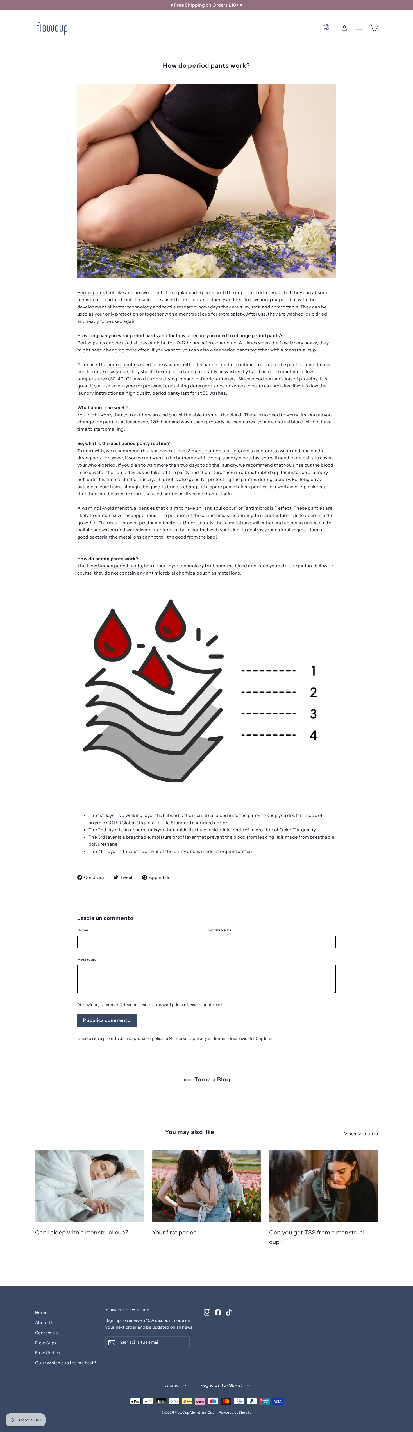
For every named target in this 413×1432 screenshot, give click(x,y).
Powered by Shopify (235, 1412)
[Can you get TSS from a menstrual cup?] (323, 1186)
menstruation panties (215, 450)
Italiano (171, 1385)
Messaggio (86, 959)
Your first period (174, 1232)
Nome (82, 930)
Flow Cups (45, 1342)
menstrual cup (194, 314)
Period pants (91, 292)
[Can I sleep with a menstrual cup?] (89, 1186)
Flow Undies (47, 1352)
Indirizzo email (220, 930)
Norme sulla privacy (188, 1038)
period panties (123, 364)
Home (41, 1312)
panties (111, 422)
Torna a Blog (211, 1079)
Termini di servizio (230, 1038)
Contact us (46, 1332)
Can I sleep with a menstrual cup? (81, 1232)
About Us (44, 1322)
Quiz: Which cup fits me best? (65, 1362)
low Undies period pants (116, 565)
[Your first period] (206, 1186)
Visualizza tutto (361, 1133)
